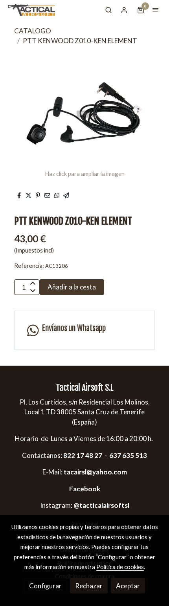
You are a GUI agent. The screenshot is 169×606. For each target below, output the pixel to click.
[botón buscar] (108, 9)
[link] (31, 10)
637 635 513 (128, 455)
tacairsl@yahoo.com (95, 472)
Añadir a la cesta (72, 287)
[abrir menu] (156, 9)
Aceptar (128, 586)
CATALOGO (32, 31)
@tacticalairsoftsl (101, 505)
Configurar (45, 586)
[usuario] (124, 9)
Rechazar (89, 586)
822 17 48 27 (82, 455)
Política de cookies (120, 566)
